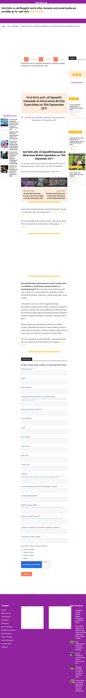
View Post (73, 115)
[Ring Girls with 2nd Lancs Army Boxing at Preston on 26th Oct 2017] (4, 135)
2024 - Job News (75, 167)
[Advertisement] (44, 40)
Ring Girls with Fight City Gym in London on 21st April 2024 (79, 672)
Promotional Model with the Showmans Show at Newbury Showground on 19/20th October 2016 (13, 157)
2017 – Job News (13, 26)
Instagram (33, 59)
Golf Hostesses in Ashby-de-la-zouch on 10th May (76, 174)
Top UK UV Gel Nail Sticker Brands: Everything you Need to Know (76, 107)
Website (57, 171)
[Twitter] (55, 59)
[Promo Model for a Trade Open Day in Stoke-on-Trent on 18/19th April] (72, 681)
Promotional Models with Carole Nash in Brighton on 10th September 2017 (55, 195)
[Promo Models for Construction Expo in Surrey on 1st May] (72, 654)
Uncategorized (75, 132)
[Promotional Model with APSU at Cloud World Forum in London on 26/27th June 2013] (4, 122)
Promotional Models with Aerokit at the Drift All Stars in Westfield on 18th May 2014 (13, 145)
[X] (12, 1)
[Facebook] (5, 1)
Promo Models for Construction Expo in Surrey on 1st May (79, 658)
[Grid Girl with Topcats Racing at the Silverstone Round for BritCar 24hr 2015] (4, 169)
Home (3, 26)
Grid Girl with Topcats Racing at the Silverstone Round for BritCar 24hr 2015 (13, 171)
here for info (36, 11)
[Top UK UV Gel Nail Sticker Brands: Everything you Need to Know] (77, 93)
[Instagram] (8, 1)
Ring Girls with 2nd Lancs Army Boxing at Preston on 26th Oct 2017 (14, 135)
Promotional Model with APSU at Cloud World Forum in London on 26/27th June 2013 (13, 124)
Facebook (48, 59)
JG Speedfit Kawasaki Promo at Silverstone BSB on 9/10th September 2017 (33, 195)
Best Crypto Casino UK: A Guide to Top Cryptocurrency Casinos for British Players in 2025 (77, 141)
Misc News (73, 99)
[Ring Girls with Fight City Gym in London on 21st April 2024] (72, 667)
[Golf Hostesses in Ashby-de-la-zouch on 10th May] (77, 161)
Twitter (61, 59)
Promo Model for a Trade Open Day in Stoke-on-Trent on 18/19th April (79, 686)
